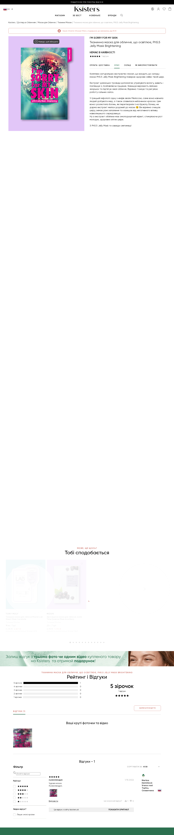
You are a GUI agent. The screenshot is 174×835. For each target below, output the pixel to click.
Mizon (50, 614)
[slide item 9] (95, 642)
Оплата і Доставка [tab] (100, 65)
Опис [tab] (117, 65)
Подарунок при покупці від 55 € (87, 2)
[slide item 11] (101, 642)
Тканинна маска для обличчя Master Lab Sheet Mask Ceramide (24, 618)
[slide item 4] (79, 642)
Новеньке (94, 15)
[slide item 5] (82, 642)
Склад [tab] (127, 65)
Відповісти (53, 801)
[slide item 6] (85, 642)
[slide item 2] (73, 642)
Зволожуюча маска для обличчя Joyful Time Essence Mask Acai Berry (64, 618)
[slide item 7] (88, 642)
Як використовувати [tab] (146, 65)
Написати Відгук (147, 708)
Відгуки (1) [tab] (19, 711)
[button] (22, 738)
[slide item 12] (104, 642)
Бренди (112, 15)
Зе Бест (77, 15)
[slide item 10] (98, 642)
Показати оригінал (119, 809)
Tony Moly (12, 614)
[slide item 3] (76, 642)
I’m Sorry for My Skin (103, 37)
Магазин (60, 15)
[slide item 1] (70, 642)
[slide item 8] (91, 642)
